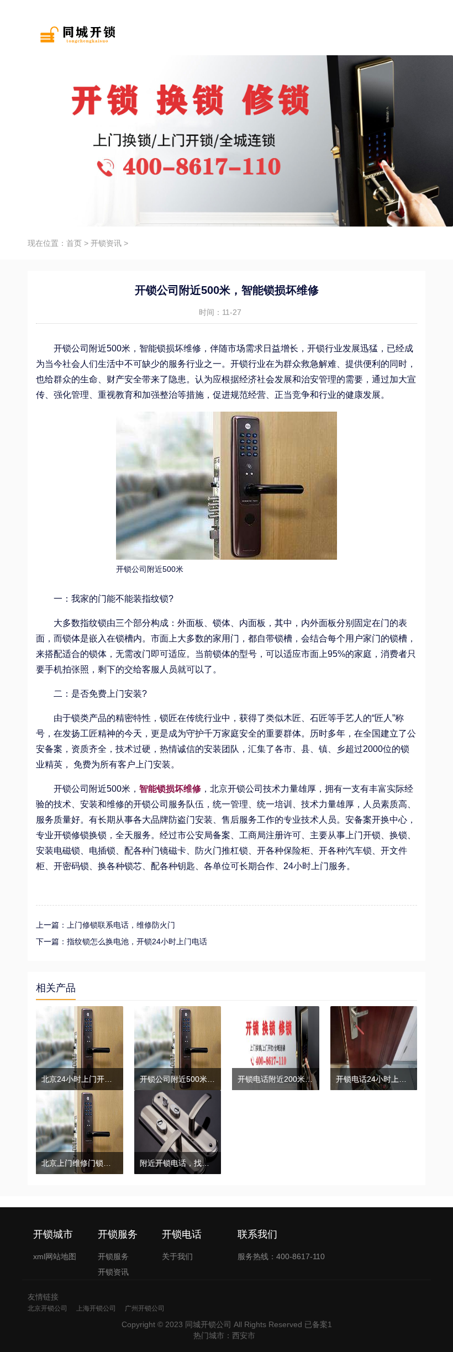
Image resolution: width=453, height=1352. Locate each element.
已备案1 (318, 1324)
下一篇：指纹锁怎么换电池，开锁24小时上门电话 (121, 941)
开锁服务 (113, 1256)
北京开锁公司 (47, 1308)
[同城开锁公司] (73, 33)
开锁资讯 (106, 243)
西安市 (243, 1335)
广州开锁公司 (145, 1308)
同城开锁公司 (208, 1324)
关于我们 (177, 1256)
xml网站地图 (54, 1256)
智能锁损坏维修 (170, 788)
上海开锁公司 (96, 1308)
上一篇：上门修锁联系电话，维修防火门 (105, 924)
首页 (74, 243)
